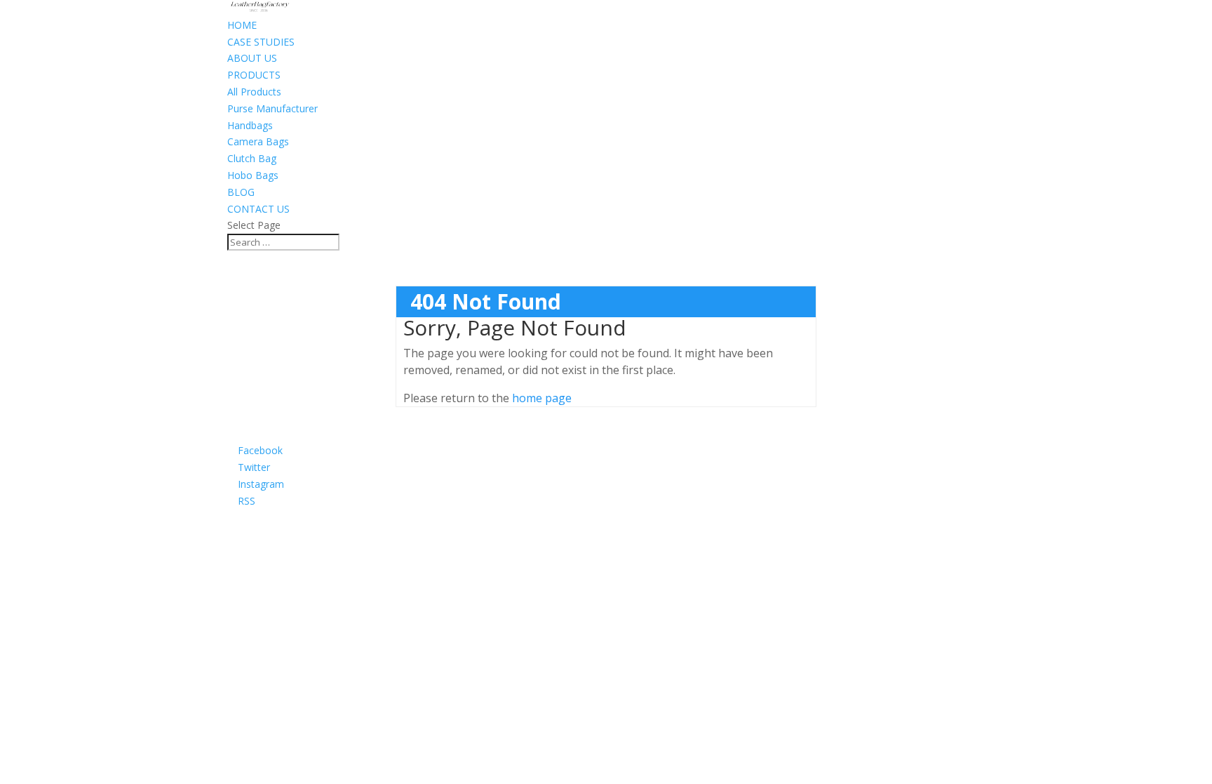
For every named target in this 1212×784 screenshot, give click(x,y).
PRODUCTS (254, 74)
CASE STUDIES (261, 41)
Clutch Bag (251, 158)
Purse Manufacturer (272, 108)
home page (542, 398)
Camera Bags (258, 141)
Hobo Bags (252, 175)
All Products (254, 91)
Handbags (250, 125)
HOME (242, 25)
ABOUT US (252, 58)
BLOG (241, 192)
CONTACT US (258, 208)
